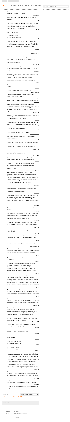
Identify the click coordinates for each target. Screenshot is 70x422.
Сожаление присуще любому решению (16, 128)
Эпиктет (37, 255)
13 (18, 397)
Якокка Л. (36, 378)
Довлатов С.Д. (35, 321)
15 (21, 397)
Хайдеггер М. (36, 64)
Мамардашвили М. (34, 246)
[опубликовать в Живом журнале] (5, 11)
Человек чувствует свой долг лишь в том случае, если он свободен (22, 142)
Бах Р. (37, 29)
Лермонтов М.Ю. (35, 53)
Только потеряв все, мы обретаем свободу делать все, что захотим (22, 100)
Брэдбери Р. (36, 71)
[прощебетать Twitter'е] (4, 11)
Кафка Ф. (37, 88)
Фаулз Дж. (36, 185)
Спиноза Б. (36, 125)
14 (20, 397)
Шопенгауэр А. (35, 155)
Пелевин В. (36, 384)
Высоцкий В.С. (35, 344)
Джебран (37, 120)
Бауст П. (37, 139)
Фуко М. (37, 339)
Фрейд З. (37, 327)
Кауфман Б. (36, 129)
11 (15, 397)
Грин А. (37, 161)
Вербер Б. (36, 97)
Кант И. (37, 233)
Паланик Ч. (36, 102)
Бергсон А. (36, 143)
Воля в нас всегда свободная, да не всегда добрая (18, 132)
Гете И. (37, 38)
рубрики (16, 0)
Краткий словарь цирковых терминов (30, 170)
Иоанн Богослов (35, 92)
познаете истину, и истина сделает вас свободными (19, 90)
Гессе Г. (37, 82)
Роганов (37, 240)
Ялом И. (37, 49)
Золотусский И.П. (35, 389)
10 (13, 397)
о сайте (4, 0)
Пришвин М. (36, 112)
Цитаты (5, 6)
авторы (10, 0)
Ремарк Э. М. (36, 149)
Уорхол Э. (36, 333)
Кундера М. (36, 20)
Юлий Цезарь (36, 15)
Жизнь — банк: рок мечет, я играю (15, 52)
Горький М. (36, 369)
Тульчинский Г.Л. (35, 305)
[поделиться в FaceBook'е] (2, 11)
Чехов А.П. (36, 227)
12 (16, 397)
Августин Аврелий (34, 134)
